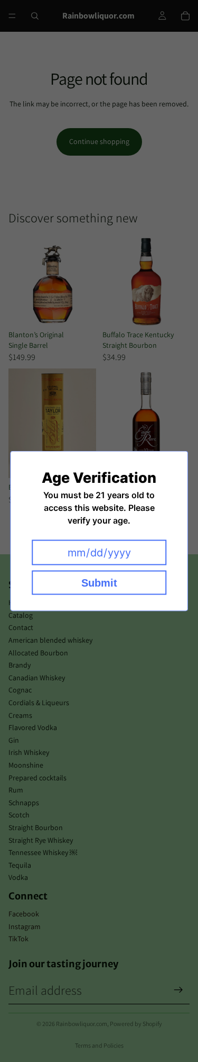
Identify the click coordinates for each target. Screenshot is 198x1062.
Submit (99, 583)
